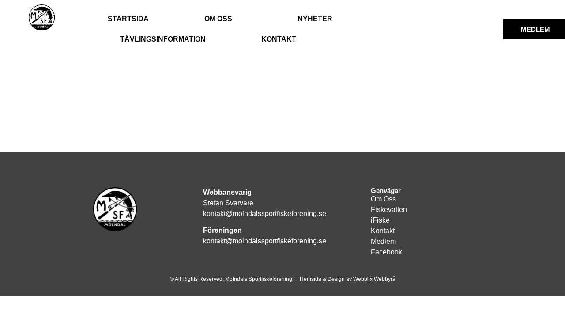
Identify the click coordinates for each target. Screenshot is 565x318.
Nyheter (315, 19)
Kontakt (278, 39)
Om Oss (218, 19)
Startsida (128, 19)
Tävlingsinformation (163, 39)
